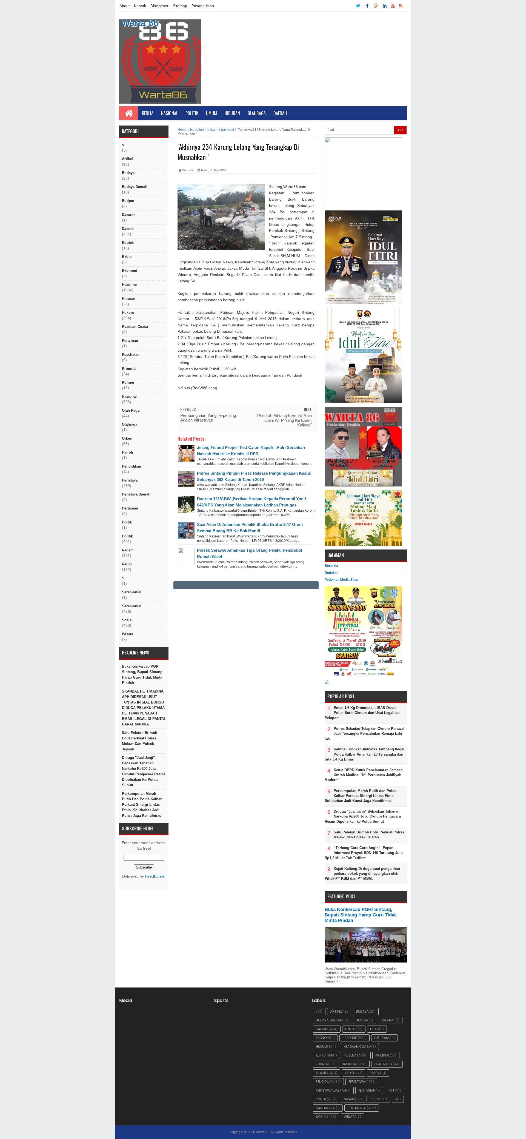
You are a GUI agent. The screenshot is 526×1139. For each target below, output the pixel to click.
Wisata (127, 634)
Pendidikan (131, 466)
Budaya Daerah (134, 187)
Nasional (169, 113)
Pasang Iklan (202, 6)
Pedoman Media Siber (342, 580)
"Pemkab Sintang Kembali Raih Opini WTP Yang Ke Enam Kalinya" (284, 420)
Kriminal (129, 368)
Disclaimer (159, 6)
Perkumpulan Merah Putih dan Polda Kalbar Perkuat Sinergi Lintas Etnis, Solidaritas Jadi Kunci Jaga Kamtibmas (142, 804)
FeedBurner (155, 876)
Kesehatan (130, 354)
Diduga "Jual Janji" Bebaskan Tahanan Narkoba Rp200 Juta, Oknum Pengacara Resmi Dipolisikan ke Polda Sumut (143, 771)
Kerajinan (130, 340)
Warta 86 (140, 23)
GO (400, 130)
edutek (128, 243)
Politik (191, 113)
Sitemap (180, 6)
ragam (128, 550)
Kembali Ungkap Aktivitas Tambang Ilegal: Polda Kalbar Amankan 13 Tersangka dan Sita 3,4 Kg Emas (365, 754)
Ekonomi (129, 271)
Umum (211, 113)
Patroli (127, 452)
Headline (129, 285)
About (124, 6)
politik (127, 536)
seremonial (131, 606)
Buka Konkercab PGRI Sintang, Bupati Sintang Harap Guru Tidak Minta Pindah (142, 674)
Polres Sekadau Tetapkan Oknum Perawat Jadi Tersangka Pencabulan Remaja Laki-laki (364, 734)
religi (127, 564)
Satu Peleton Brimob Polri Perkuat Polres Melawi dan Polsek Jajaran (139, 741)
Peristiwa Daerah (136, 494)
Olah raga (130, 410)
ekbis (127, 257)
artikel (127, 159)
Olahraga (257, 113)
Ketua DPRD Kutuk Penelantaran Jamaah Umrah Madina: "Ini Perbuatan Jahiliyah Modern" (364, 775)
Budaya (128, 173)
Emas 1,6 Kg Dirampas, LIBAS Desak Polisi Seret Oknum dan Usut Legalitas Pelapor (362, 713)
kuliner (128, 382)
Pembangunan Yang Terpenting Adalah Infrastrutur (208, 417)
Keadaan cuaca (135, 326)
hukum (128, 313)
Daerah (280, 113)
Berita (147, 113)
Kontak (140, 6)
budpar (128, 201)
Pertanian (130, 508)
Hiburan (232, 113)
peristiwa (130, 480)
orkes (127, 438)
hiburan (128, 299)
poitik (127, 522)
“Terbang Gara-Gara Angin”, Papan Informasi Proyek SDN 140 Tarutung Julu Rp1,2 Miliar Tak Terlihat (364, 853)
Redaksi (331, 573)
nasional (129, 396)
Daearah (129, 215)
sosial (127, 620)
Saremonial (131, 592)
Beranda (331, 566)
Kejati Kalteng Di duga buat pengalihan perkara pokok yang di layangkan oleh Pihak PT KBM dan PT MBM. (362, 874)
